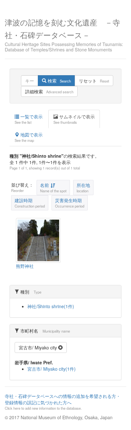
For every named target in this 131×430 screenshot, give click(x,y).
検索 (58, 80)
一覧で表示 (29, 119)
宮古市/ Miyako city (38, 347)
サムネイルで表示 (74, 119)
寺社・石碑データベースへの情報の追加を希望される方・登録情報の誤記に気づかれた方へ (63, 402)
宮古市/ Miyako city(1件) (51, 369)
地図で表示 (29, 137)
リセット (94, 80)
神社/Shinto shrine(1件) (50, 306)
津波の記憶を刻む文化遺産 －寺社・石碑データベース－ (64, 34)
